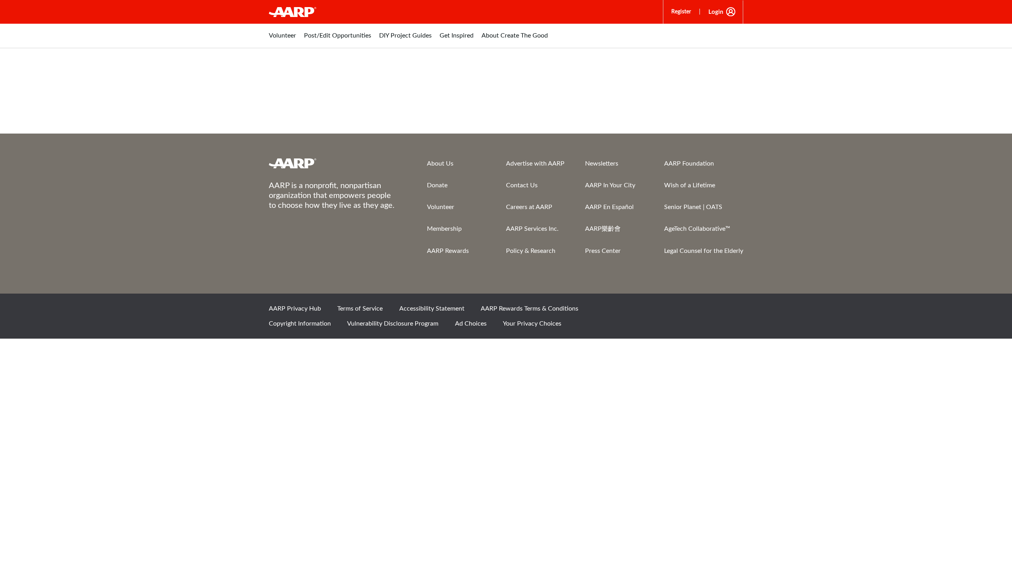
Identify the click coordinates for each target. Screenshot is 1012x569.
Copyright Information (300, 323)
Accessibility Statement (431, 308)
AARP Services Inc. (532, 229)
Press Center (603, 251)
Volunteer (440, 207)
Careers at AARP (529, 207)
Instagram (706, 311)
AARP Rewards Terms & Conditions (529, 308)
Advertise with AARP (535, 163)
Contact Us (522, 185)
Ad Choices (471, 323)
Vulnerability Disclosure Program (392, 323)
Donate (437, 185)
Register (681, 12)
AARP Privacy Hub (295, 308)
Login (715, 12)
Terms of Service (360, 308)
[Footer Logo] (332, 163)
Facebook (653, 311)
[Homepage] (292, 12)
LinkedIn (733, 311)
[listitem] (282, 40)
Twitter (679, 311)
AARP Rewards (448, 251)
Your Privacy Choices (532, 323)
